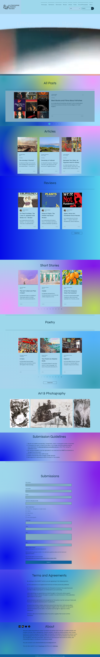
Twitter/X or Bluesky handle (32, 500)
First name (28, 482)
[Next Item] (88, 413)
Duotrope (41, 646)
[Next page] (58, 309)
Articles (53, 97)
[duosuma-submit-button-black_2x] (20, 626)
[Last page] (61, 309)
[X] (29, 626)
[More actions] (83, 95)
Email (27, 494)
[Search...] (92, 8)
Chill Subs (55, 646)
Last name (28, 488)
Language (28, 520)
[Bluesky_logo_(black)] (26, 626)
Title (27, 526)
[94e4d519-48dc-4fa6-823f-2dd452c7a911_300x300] (23, 626)
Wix (64, 656)
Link (26, 542)
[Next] (60, 123)
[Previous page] (41, 309)
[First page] (38, 309)
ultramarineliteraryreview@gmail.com (48, 447)
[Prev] (41, 123)
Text (27, 532)
